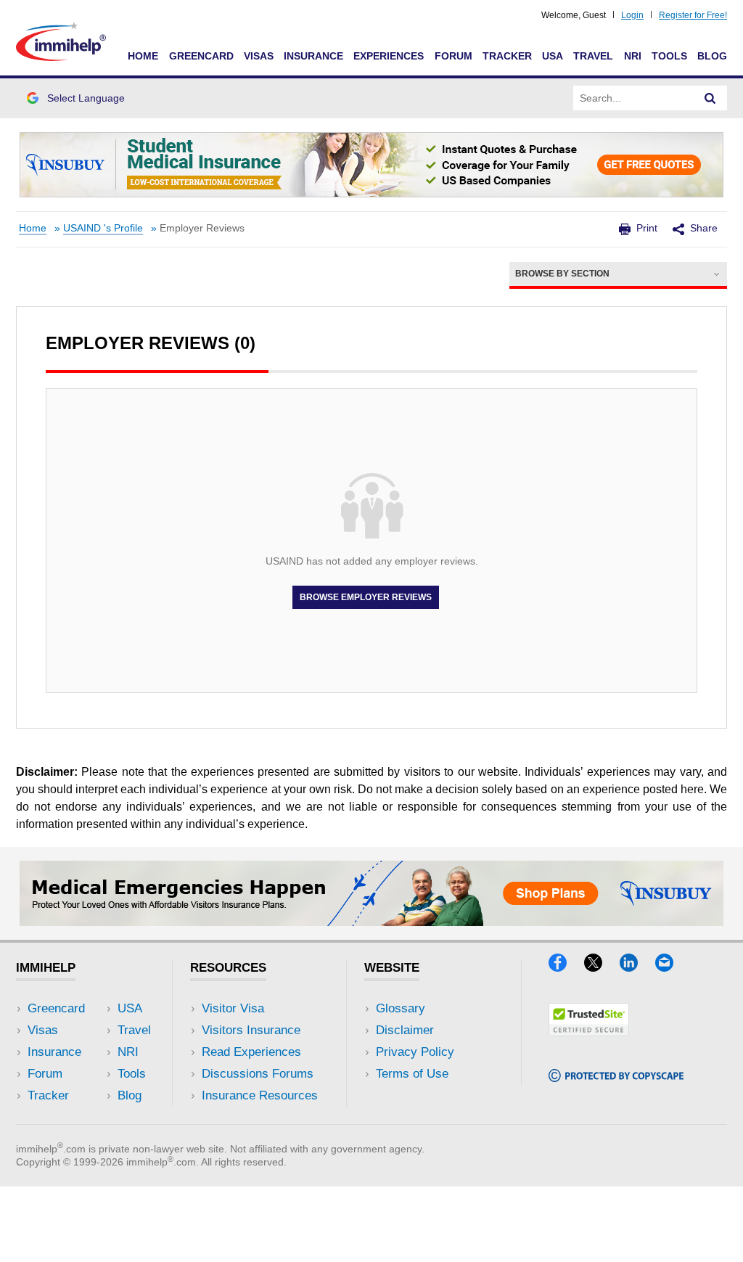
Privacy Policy (415, 1052)
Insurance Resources (260, 1095)
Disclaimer (405, 1030)
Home (143, 56)
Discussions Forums (257, 1074)
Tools (669, 56)
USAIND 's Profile (103, 228)
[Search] (710, 98)
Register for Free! (693, 15)
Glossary (400, 1008)
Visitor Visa (233, 1008)
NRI (632, 56)
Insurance (313, 56)
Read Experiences (251, 1052)
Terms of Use (412, 1074)
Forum (453, 56)
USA (552, 56)
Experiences (388, 56)
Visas (259, 56)
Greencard (201, 56)
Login (632, 15)
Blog (712, 56)
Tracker (507, 56)
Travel (593, 56)
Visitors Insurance (251, 1030)
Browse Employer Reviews (366, 597)
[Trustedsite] (589, 1031)
